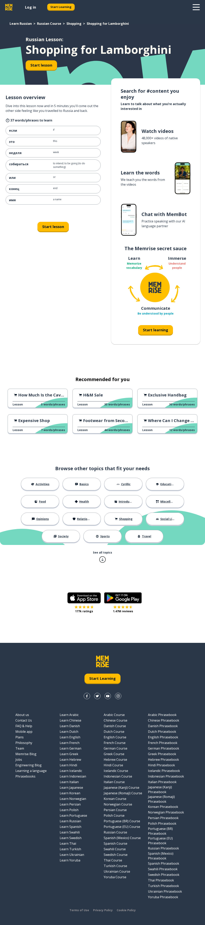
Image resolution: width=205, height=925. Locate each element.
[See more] (196, 7)
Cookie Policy (126, 910)
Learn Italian (69, 782)
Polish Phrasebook (162, 823)
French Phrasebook (162, 743)
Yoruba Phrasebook (163, 897)
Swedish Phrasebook (163, 874)
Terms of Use (79, 910)
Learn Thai (68, 843)
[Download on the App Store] (84, 597)
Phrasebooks (25, 776)
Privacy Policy (103, 910)
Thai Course (113, 860)
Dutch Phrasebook (162, 731)
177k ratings (84, 611)
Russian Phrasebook (163, 848)
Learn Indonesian (73, 776)
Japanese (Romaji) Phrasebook (161, 799)
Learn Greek (69, 754)
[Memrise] (9, 7)
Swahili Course (115, 849)
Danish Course (115, 726)
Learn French (69, 743)
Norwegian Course (118, 804)
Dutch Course (114, 731)
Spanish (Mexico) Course (122, 838)
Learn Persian (70, 804)
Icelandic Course (116, 771)
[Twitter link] (97, 696)
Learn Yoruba (70, 860)
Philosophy (23, 743)
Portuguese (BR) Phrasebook (160, 831)
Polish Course (114, 815)
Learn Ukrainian (72, 854)
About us (22, 715)
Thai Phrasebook (161, 880)
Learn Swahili (70, 832)
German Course (115, 748)
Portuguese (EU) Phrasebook (160, 840)
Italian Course (114, 782)
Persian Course (115, 810)
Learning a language (31, 771)
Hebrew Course (115, 759)
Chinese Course (115, 720)
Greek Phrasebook (162, 754)
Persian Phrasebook (163, 818)
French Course (115, 743)
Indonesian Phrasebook (166, 776)
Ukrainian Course (117, 871)
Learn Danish (70, 726)
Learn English (70, 737)
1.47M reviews (123, 611)
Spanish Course (115, 843)
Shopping (73, 23)
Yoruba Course (115, 877)
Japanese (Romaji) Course (123, 793)
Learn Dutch (69, 731)
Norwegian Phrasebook (166, 812)
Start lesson (41, 65)
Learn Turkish (70, 849)
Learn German (70, 748)
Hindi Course (113, 765)
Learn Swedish (70, 838)
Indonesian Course (118, 776)
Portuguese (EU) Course (122, 826)
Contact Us (23, 720)
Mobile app (23, 731)
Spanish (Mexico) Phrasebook (160, 855)
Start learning (155, 330)
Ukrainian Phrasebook (165, 891)
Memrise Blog (25, 754)
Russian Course (49, 23)
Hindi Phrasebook (161, 765)
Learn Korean (70, 793)
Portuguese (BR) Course (122, 821)
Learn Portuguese (73, 815)
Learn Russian (21, 23)
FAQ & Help (23, 726)
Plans (19, 737)
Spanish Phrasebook (163, 863)
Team (19, 748)
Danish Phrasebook (163, 726)
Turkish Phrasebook (163, 886)
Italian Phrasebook (162, 782)
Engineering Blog (28, 765)
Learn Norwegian (73, 799)
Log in (30, 7)
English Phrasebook (163, 737)
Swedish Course (116, 854)
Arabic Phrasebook (162, 715)
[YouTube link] (108, 696)
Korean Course (115, 799)
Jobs (18, 759)
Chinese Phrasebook (163, 720)
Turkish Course (115, 866)
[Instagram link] (118, 696)
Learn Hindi (68, 765)
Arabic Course (114, 715)
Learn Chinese (70, 720)
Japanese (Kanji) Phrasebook (160, 789)
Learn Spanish (70, 826)
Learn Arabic (69, 715)
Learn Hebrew (70, 759)
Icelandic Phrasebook (164, 771)
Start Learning (60, 7)
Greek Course (114, 754)
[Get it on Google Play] (123, 597)
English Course (115, 737)
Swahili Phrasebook (163, 869)
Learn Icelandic (71, 771)
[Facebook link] (87, 696)
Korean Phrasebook (163, 807)
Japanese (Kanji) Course (121, 787)
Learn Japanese (71, 787)
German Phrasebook (163, 748)
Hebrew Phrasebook (163, 759)
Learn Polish (69, 810)
